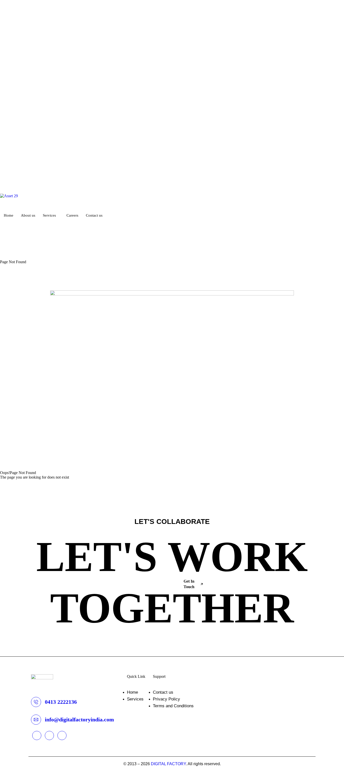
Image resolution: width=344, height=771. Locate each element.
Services (49, 215)
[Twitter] (172, 234)
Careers (72, 215)
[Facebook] (172, 239)
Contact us (94, 215)
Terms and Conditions (173, 705)
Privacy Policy (166, 699)
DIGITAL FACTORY (168, 764)
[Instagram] (172, 244)
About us (28, 215)
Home (8, 215)
